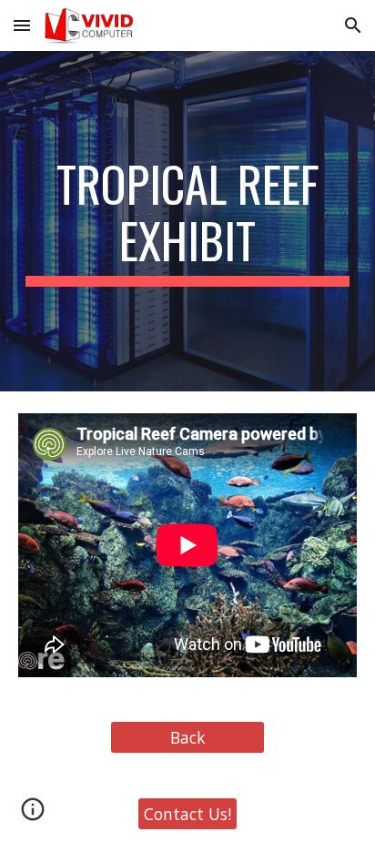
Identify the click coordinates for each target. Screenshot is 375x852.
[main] (187, 221)
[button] (22, 25)
